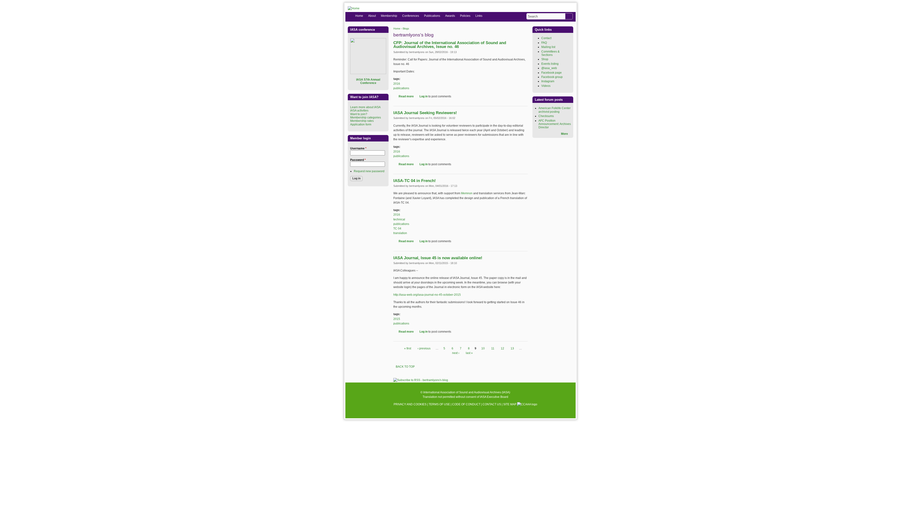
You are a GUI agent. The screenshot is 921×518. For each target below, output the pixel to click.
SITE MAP (509, 404)
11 (492, 348)
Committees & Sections (550, 53)
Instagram (547, 81)
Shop (544, 59)
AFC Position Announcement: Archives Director (554, 124)
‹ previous (424, 348)
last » (469, 353)
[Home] (354, 8)
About (372, 16)
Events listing (550, 63)
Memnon (466, 193)
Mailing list (548, 47)
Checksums (546, 116)
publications (401, 88)
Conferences (410, 16)
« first (407, 348)
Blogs (406, 28)
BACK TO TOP (405, 366)
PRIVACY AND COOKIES (410, 404)
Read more (406, 96)
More (564, 133)
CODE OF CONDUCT (466, 404)
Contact (546, 38)
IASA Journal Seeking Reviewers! (425, 113)
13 (512, 348)
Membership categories (365, 117)
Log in (423, 96)
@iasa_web (549, 68)
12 (502, 348)
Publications (432, 16)
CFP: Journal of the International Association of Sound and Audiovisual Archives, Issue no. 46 (449, 45)
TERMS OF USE (439, 404)
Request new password (369, 171)
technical (399, 219)
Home (396, 28)
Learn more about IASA (365, 107)
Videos (545, 86)
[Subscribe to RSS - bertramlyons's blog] (420, 380)
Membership (389, 16)
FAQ (544, 42)
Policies (465, 16)
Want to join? (358, 114)
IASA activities (359, 110)
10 (483, 348)
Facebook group (552, 77)
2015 (396, 319)
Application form (360, 124)
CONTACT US (492, 404)
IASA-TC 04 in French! (414, 180)
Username (358, 148)
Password (358, 160)
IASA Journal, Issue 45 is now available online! (437, 258)
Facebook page (551, 72)
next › (455, 353)
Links (478, 16)
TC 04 (397, 228)
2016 (396, 83)
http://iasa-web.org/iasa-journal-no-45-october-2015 (427, 294)
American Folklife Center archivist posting (554, 109)
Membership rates (362, 121)
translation (400, 233)
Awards (450, 16)
